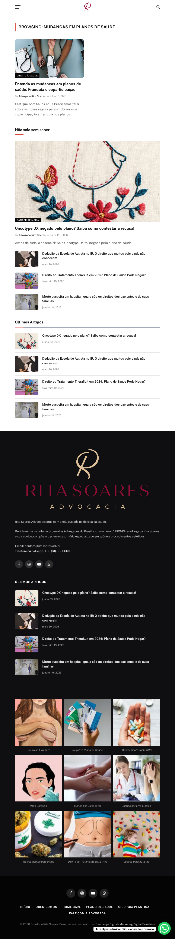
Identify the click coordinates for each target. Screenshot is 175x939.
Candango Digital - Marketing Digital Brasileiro (125, 924)
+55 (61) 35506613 (58, 551)
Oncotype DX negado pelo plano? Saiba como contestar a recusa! (74, 228)
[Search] (158, 7)
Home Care (72, 907)
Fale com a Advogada (87, 913)
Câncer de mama (28, 220)
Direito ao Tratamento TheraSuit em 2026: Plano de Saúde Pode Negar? (94, 275)
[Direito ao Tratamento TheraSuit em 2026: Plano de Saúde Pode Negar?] (26, 281)
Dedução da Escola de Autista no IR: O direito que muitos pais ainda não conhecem (94, 256)
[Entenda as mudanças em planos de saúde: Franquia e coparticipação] (49, 58)
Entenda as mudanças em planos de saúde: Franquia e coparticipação (48, 87)
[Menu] (17, 7)
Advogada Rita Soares (32, 96)
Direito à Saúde (27, 75)
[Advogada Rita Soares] (87, 7)
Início (25, 907)
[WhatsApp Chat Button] (164, 928)
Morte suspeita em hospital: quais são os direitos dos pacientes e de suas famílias (95, 299)
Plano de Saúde (99, 907)
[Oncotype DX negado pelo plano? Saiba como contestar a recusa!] (87, 181)
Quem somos (46, 907)
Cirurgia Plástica (133, 907)
